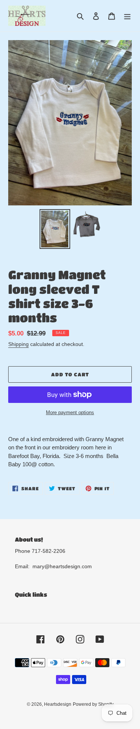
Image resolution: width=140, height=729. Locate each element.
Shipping (18, 344)
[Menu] (127, 16)
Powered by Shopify (93, 704)
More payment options (70, 412)
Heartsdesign (57, 704)
